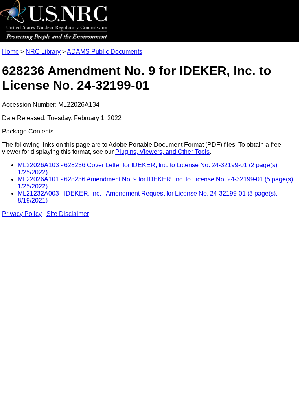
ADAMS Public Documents (104, 51)
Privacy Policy (22, 213)
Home (10, 51)
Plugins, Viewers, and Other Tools (162, 151)
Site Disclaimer (67, 213)
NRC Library (43, 51)
